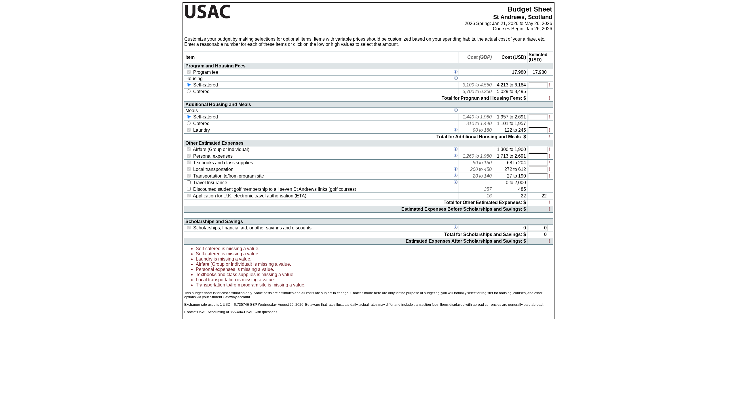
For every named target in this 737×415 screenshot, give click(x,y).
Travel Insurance (210, 182)
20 (475, 175)
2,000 (520, 182)
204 (522, 162)
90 (475, 130)
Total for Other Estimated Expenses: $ (485, 202)
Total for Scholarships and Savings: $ (485, 234)
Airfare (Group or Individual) (221, 149)
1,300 (502, 149)
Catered (201, 91)
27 (509, 175)
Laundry (201, 130)
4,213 (502, 84)
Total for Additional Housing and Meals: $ (481, 136)
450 (488, 169)
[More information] (455, 72)
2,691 (520, 116)
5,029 (502, 91)
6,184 (520, 84)
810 (470, 123)
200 (474, 169)
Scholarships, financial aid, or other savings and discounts (252, 227)
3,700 (468, 91)
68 (509, 162)
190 (522, 175)
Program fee (205, 72)
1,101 (502, 123)
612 (522, 169)
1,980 (486, 116)
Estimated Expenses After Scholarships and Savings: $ (466, 241)
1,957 (502, 116)
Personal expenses (213, 156)
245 (522, 130)
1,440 (468, 116)
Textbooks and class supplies (223, 162)
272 (508, 169)
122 (508, 130)
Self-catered (205, 84)
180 (488, 130)
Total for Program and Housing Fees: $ (484, 98)
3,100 (468, 84)
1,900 (520, 149)
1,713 (502, 156)
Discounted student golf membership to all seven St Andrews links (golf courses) (274, 189)
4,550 (486, 84)
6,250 (486, 91)
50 (475, 162)
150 (488, 162)
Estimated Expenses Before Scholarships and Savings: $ (463, 209)
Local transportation (213, 169)
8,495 (520, 91)
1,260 (468, 156)
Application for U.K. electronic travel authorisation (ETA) (249, 195)
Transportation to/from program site (228, 175)
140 (488, 175)
